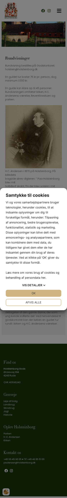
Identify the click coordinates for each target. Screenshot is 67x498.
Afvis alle (33, 302)
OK (34, 293)
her (43, 277)
